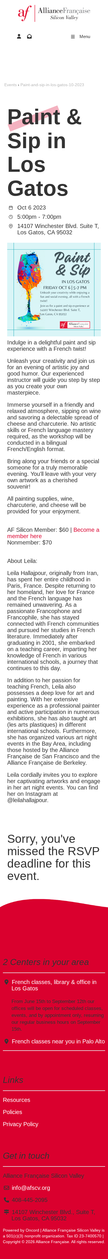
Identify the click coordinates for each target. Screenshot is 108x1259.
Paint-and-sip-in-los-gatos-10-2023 (52, 84)
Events (10, 84)
